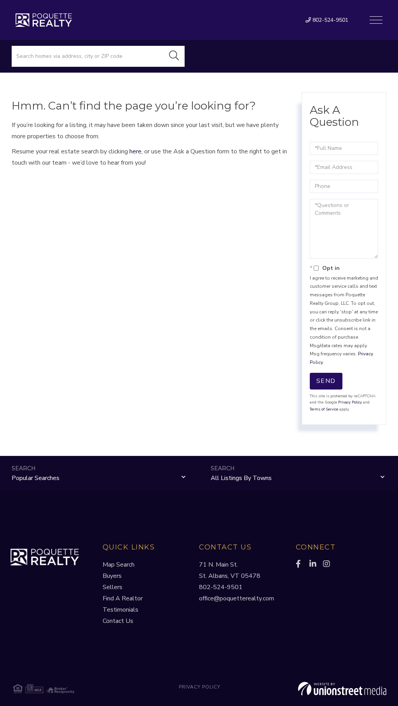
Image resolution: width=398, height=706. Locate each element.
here (135, 151)
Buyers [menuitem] (112, 576)
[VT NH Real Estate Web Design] (324, 689)
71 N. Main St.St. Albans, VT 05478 (229, 570)
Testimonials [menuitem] (120, 609)
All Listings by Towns (241, 478)
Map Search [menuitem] (118, 564)
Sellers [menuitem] (112, 587)
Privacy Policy (350, 402)
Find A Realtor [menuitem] (123, 598)
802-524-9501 (329, 20)
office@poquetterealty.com (236, 598)
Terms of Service (324, 409)
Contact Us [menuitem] (118, 621)
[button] (174, 56)
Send (326, 381)
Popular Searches (35, 478)
